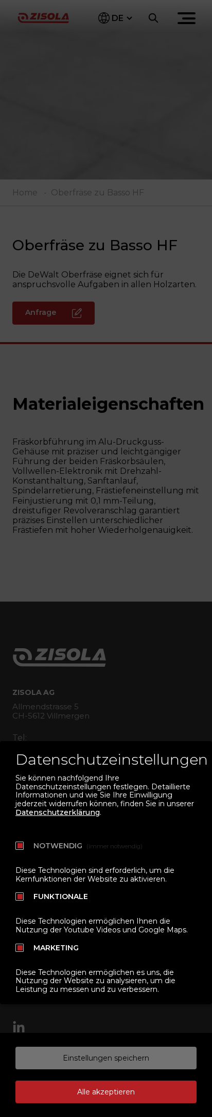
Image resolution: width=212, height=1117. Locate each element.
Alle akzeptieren (106, 1091)
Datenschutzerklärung (57, 812)
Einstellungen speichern (106, 1058)
